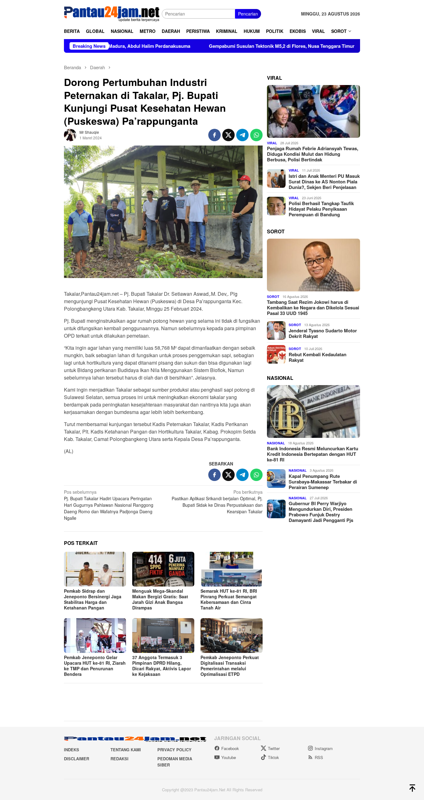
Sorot (273, 296)
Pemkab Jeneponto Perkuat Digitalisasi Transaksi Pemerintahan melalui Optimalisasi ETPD (230, 665)
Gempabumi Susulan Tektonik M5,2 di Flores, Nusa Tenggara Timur (250, 46)
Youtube (228, 757)
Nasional (276, 442)
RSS (319, 757)
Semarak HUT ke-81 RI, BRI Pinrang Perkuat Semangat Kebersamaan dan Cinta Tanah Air (229, 599)
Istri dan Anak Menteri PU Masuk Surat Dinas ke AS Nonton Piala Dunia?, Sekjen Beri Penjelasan (324, 181)
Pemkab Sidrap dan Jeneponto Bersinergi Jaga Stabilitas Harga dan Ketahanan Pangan (92, 599)
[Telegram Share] (242, 135)
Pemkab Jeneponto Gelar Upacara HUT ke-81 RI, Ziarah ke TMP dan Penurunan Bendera (95, 665)
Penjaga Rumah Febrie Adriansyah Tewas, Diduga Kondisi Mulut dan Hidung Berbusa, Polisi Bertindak (312, 154)
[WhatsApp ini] (256, 135)
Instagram (324, 748)
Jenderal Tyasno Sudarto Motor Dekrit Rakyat (323, 333)
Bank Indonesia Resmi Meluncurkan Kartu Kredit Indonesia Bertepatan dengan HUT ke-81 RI (312, 453)
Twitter (274, 748)
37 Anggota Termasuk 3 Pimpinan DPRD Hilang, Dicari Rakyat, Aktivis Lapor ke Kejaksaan (161, 665)
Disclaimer (76, 759)
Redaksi (120, 759)
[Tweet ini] (228, 135)
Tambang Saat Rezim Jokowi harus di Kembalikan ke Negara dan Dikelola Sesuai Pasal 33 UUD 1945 (313, 307)
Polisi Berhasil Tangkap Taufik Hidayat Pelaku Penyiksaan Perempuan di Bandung (321, 208)
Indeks (71, 750)
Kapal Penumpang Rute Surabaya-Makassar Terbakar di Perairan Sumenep (323, 481)
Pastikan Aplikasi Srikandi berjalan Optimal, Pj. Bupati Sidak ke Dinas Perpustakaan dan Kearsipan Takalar (217, 502)
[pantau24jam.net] (113, 13)
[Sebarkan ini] (214, 135)
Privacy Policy (174, 750)
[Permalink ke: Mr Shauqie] (70, 134)
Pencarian (248, 14)
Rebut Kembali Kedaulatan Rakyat (317, 356)
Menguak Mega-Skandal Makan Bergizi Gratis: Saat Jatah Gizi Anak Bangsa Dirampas (160, 599)
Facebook (230, 748)
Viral (272, 142)
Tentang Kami (126, 750)
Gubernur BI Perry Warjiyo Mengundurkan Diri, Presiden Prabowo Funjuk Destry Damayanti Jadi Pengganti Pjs (321, 511)
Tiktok (273, 757)
